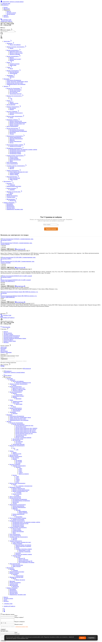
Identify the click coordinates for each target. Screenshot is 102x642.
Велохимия (3, 348)
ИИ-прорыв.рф (27, 368)
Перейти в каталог (51, 229)
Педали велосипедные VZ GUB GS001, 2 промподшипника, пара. (17, 262)
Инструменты (4, 351)
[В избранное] (1, 241)
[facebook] (1, 366)
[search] (15, 31)
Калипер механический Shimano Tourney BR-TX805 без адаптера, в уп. (19, 296)
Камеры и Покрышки (6, 352)
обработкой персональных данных (22, 626)
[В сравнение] (24, 249)
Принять (82, 637)
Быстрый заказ (20, 249)
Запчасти (3, 349)
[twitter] (2, 366)
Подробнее (91, 637)
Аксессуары (4, 347)
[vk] (3, 366)
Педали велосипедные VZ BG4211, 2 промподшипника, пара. (16, 243)
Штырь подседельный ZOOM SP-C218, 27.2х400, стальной (16, 280)
